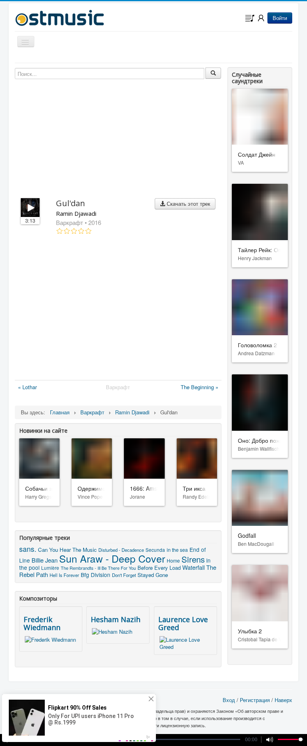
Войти (280, 18)
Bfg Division (95, 575)
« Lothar (27, 387)
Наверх (283, 700)
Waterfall (193, 567)
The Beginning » (199, 387)
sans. (27, 549)
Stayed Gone (153, 575)
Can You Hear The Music (67, 549)
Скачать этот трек (187, 203)
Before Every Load (159, 567)
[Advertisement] (118, 309)
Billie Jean (45, 560)
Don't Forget (124, 575)
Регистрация (255, 700)
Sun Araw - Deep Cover (112, 558)
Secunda (155, 549)
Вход (229, 700)
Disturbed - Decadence (121, 550)
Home (173, 560)
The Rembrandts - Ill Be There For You (98, 568)
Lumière (50, 567)
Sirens (193, 559)
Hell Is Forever (64, 575)
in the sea (177, 549)
